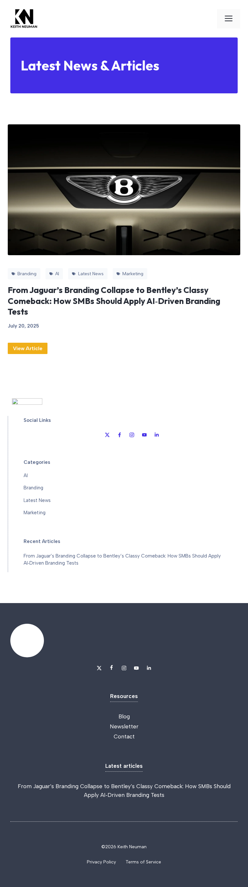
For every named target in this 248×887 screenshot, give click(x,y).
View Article (27, 348)
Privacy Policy (101, 862)
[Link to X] (107, 435)
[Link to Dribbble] (119, 435)
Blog (124, 716)
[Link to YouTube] (144, 435)
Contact (124, 736)
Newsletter (124, 726)
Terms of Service (143, 862)
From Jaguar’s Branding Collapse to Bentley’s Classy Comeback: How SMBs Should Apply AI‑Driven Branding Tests (114, 301)
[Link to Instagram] (131, 435)
